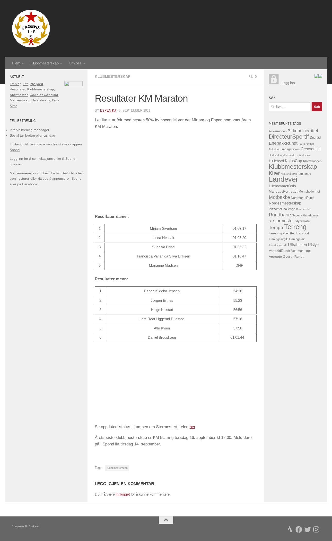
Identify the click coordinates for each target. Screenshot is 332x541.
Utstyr (313, 245)
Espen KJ (108, 110)
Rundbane (280, 214)
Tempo (276, 227)
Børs (55, 100)
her (192, 427)
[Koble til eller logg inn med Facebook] (320, 77)
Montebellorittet (309, 191)
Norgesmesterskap (285, 203)
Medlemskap (19, 100)
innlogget (123, 494)
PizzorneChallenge (282, 209)
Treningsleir (296, 239)
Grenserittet (311, 149)
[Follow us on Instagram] (316, 529)
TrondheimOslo (278, 245)
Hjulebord (276, 161)
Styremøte (302, 221)
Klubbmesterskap (45, 63)
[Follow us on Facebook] (299, 529)
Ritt (25, 84)
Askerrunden (278, 131)
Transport (302, 233)
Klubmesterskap (113, 76)
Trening (15, 84)
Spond (15, 150)
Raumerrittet (303, 209)
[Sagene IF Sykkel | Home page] (31, 28)
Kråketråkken (289, 173)
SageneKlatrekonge (305, 215)
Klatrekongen (312, 161)
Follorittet (274, 149)
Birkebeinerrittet (303, 130)
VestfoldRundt (279, 251)
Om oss (75, 63)
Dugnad (315, 137)
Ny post (36, 84)
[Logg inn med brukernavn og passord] (274, 83)
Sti (270, 221)
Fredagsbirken (290, 149)
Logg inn (288, 83)
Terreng (295, 227)
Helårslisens (40, 100)
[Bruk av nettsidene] (316, 77)
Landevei (283, 179)
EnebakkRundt (283, 143)
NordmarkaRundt (303, 198)
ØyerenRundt (293, 256)
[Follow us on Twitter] (307, 529)
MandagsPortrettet (283, 191)
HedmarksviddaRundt (282, 155)
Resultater (17, 89)
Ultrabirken (297, 244)
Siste (13, 106)
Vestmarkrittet (301, 251)
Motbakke (279, 197)
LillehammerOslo (282, 186)
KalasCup (293, 161)
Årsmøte (275, 256)
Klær (274, 173)
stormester (283, 220)
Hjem (16, 63)
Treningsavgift (278, 239)
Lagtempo (304, 174)
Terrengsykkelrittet (282, 233)
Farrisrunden (306, 143)
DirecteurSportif (289, 136)
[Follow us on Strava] (290, 529)
